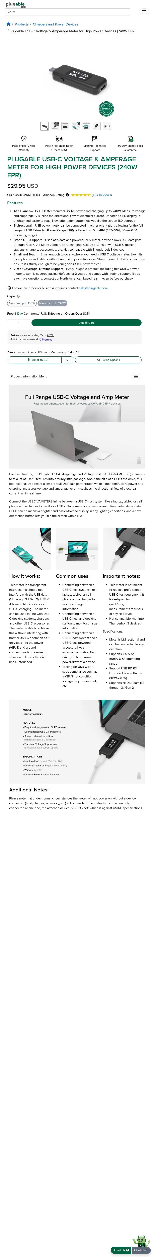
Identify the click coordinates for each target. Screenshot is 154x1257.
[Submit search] (134, 11)
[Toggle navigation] (144, 11)
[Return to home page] (16, 5)
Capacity (13, 296)
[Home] (8, 24)
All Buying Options (108, 360)
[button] (67, 195)
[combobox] (67, 11)
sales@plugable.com (93, 288)
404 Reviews (102, 195)
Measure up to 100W (22, 303)
